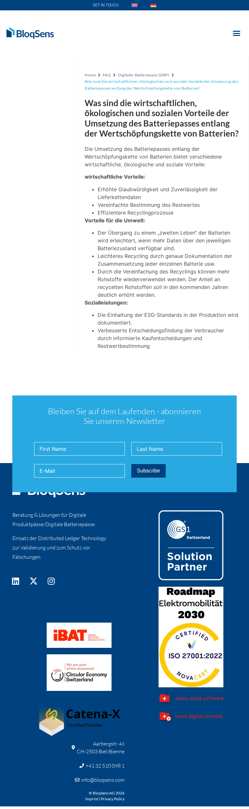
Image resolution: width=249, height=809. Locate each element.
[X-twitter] (33, 581)
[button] (236, 33)
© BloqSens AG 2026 (106, 793)
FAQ (107, 74)
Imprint (91, 798)
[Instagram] (51, 581)
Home (90, 74)
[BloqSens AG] (30, 33)
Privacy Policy (112, 798)
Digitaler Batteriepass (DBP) (143, 74)
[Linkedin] (15, 581)
